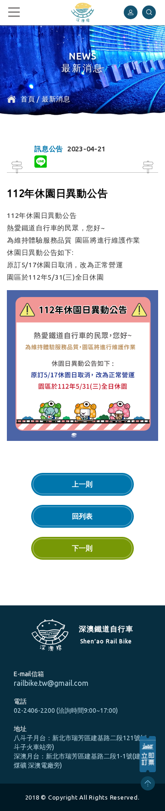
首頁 (28, 99)
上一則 (82, 484)
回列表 (82, 516)
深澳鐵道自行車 (82, 12)
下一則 (82, 548)
